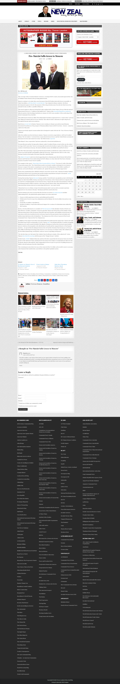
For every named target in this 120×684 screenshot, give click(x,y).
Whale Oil (63, 446)
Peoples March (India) (88, 518)
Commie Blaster (21, 472)
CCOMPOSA (86, 433)
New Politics (42, 548)
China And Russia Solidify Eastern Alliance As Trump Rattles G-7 (66, 331)
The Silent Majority (22, 635)
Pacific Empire (65, 443)
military (40, 275)
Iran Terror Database (22, 528)
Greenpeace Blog (65, 473)
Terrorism (21, 277)
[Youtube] (98, 4)
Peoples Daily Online (88, 515)
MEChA (41, 535)
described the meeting (28, 236)
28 (82, 192)
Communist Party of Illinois (46, 438)
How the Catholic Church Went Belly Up (87, 115)
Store (33, 21)
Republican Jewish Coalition (24, 586)
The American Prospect (45, 590)
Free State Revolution (23, 498)
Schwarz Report (21, 599)
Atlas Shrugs (20, 443)
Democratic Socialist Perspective (91, 461)
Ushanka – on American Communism (26, 658)
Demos (41, 501)
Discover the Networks (23, 488)
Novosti (63, 588)
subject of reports (25, 157)
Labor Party (42, 528)
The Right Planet (21, 632)
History (20, 275)
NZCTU (63, 499)
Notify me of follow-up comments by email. (31, 403)
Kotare (63, 483)
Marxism (25, 275)
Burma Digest (86, 430)
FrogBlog (63, 460)
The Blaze (19, 612)
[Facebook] (94, 4)
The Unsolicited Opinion (23, 641)
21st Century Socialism (30, 274)
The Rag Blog (42, 603)
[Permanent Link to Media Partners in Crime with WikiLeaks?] (38, 300)
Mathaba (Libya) (65, 602)
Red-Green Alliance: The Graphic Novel (87, 123)
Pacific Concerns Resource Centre (92, 511)
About (20, 21)
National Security (47, 275)
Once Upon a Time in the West (25, 567)
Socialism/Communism (49, 53)
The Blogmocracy (21, 615)
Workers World (43, 610)
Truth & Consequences (23, 651)
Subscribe (77, 4)
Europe (38, 53)
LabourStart (86, 576)
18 (96, 186)
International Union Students (90, 568)
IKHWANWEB (86, 467)
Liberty (42, 53)
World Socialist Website (89, 627)
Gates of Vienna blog (22, 505)
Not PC (63, 433)
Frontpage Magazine (22, 501)
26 (100, 189)
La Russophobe (21, 541)
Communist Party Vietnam (89, 458)
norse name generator (83, 158)
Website (20, 400)
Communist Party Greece (67, 566)
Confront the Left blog (23, 475)
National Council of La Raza (46, 541)
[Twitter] (92, 4)
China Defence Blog (22, 469)
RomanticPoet (20, 593)
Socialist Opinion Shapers (61, 53)
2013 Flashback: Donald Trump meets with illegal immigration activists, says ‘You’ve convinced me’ (24, 333)
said (48, 222)
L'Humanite (64, 581)
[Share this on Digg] (53, 280)
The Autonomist (21, 609)
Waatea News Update (66, 529)
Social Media (85, 4)
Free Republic (21, 495)
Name (20, 395)
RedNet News (86, 592)
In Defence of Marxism (89, 555)
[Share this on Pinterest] (45, 280)
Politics (54, 275)
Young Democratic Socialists (46, 616)
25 (96, 189)
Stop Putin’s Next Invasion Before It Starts (44, 163)
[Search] (102, 4)
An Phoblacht (64, 557)
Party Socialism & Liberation (46, 554)
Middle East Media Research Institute (27, 550)
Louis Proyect (42, 532)
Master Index (83, 21)
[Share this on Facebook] (42, 280)
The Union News (21, 638)
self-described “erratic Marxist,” (36, 103)
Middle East (35, 275)
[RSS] (100, 4)
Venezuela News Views (23, 664)
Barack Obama (28, 53)
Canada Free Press (22, 459)
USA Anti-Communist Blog (24, 654)
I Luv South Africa (21, 514)
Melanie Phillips (21, 544)
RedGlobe (85, 589)
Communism (47, 274)
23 (89, 189)
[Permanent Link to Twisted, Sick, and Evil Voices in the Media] (80, 231)
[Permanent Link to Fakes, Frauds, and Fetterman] (80, 220)
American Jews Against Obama (25, 433)
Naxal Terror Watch (22, 554)
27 (78, 192)
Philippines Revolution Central (91, 521)
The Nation (42, 597)
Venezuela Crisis (21, 661)
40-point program (57, 192)
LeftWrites (85, 502)
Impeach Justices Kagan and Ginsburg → (63, 342)
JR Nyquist (20, 534)
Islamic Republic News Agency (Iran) (92, 477)
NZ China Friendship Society (68, 496)
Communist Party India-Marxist (91, 454)
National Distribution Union (68, 493)
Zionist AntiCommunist (23, 674)
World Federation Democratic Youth (92, 614)
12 (100, 183)
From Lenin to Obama (42, 264)
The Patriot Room (21, 625)
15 (85, 186)
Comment (21, 377)
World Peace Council (88, 620)
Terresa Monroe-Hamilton (40, 284)
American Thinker (22, 436)
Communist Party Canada (45, 435)
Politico (19, 576)
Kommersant (64, 578)
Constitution (54, 274)
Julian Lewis (20, 537)
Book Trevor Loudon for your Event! (67, 21)
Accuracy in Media (23, 93)
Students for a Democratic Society (48, 584)
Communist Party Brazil (67, 539)
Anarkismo (85, 547)
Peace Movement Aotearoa (68, 509)
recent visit (28, 124)
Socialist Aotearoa (65, 512)
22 (85, 189)
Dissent (41, 504)
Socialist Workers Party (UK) (68, 594)
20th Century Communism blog (25, 423)
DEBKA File (20, 485)
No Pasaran (20, 557)
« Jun (78, 196)
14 (82, 186)
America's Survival (22, 430)
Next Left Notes (43, 551)
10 (93, 183)
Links (84, 505)
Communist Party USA (45, 441)
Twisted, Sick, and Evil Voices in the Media (88, 120)
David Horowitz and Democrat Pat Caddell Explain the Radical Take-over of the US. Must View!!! (89, 160)
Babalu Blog (20, 449)
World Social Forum (88, 623)
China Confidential (22, 466)
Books (70, 4)
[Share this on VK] (56, 280)
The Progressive (43, 600)
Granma (63, 543)
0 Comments (95, 208)
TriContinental (86, 607)
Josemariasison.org (88, 487)
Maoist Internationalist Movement (92, 579)
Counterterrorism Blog (23, 479)
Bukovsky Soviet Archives (24, 456)
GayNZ (62, 464)
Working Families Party (45, 613)
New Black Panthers (44, 545)
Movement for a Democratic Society (48, 538)
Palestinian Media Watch (23, 570)
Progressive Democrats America (47, 564)
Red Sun (85, 586)
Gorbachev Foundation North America (49, 507)
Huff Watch (20, 511)
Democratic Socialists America (47, 445)
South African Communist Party (69, 605)
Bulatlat (85, 427)
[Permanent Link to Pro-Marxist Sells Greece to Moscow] (45, 74)
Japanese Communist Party (90, 484)
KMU (84, 490)
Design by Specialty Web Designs (60, 682)
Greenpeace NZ (65, 477)
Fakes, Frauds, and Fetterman (84, 117)
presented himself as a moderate (62, 111)
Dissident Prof (21, 492)
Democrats (61, 274)
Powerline (20, 580)
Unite (62, 525)
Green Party (64, 470)
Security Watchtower (22, 602)
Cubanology (20, 482)
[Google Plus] (96, 4)
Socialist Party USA (44, 580)
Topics (39, 21)
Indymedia (63, 480)
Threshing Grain (21, 645)
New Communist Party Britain (69, 584)
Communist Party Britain (67, 560)
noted (69, 173)
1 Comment (49, 59)
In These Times (43, 514)
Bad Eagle (19, 453)
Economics (34, 53)
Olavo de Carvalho (22, 563)
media (29, 275)
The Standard (64, 522)
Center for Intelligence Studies (25, 462)
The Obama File (21, 622)
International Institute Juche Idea (91, 471)
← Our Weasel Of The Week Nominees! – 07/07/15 (30, 342)
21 (82, 189)
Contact (26, 21)
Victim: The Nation (37, 332)
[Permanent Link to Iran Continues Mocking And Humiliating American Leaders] (52, 299)
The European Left (47, 208)
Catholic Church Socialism (83, 126)
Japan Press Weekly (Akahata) (91, 480)
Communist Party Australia (90, 440)
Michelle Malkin (21, 547)
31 (93, 192)
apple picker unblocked (83, 164)
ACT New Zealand (65, 423)
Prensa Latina (64, 549)
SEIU (40, 577)
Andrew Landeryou (22, 440)
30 (89, 192)
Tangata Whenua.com (66, 519)
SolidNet (85, 604)
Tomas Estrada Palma (22, 648)
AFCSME (41, 423)
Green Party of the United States (47, 510)
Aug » (81, 196)
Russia (66, 275)
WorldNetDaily (21, 671)
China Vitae (86, 436)
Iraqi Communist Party (89, 474)
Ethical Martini (65, 457)
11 (96, 183)
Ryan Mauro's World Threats (24, 596)
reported (52, 138)
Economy (66, 274)
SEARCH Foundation (88, 524)
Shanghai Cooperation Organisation (92, 528)
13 (78, 186)
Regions (46, 21)
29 (85, 192)
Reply (20, 365)
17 (93, 186)
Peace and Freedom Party (46, 561)
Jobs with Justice (43, 525)
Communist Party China (89, 446)
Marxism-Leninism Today (89, 583)
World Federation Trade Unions (91, 617)
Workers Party (65, 532)
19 (100, 186)
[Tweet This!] (39, 280)
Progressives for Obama (45, 567)
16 (89, 186)
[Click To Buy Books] (46, 47)
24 (93, 189)
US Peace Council (43, 606)
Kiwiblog (63, 430)
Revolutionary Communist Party (47, 574)
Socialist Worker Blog (66, 516)
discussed (36, 178)
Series (52, 21)
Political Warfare (21, 573)
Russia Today (64, 591)
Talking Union (42, 587)
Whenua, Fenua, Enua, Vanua (90, 534)
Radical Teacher (43, 571)
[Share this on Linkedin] (47, 280)
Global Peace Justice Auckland (69, 467)
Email (20, 398)
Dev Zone (63, 454)
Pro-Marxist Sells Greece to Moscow (46, 56)
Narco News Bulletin (66, 546)
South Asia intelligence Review (25, 606)
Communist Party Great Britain (69, 563)
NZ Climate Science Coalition (68, 440)
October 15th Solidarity (67, 506)
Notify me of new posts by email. (28, 406)
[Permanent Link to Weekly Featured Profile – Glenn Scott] (66, 304)
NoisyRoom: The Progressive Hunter (27, 560)
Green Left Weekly (88, 464)
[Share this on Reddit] (50, 280)
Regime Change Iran (22, 583)
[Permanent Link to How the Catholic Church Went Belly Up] (80, 207)
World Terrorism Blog (23, 667)
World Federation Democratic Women (93, 610)
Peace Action (42, 558)
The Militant (42, 593)
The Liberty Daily (21, 619)
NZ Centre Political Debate (68, 436)
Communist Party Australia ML (91, 443)
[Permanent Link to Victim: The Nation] (38, 324)
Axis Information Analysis (24, 446)
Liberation (63, 490)
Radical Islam (60, 275)
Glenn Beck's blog (21, 508)
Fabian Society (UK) (66, 575)
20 (78, 189)
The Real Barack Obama (23, 628)
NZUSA (63, 502)
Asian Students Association (90, 423)
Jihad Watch (20, 531)
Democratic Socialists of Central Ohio (49, 497)
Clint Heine (64, 427)
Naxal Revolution (87, 508)
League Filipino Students (89, 498)
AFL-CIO (41, 427)
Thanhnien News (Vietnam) (90, 531)
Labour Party (64, 486)
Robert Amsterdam (22, 589)
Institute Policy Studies (45, 517)
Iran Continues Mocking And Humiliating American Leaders (52, 306)
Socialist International (88, 601)
